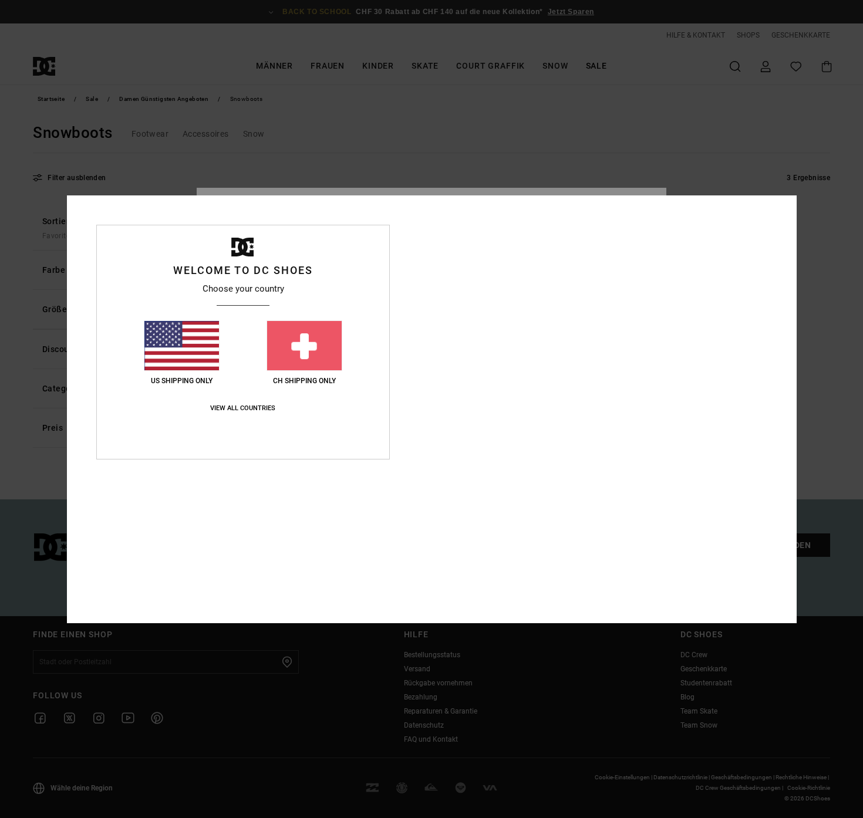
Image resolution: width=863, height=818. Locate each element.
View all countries (242, 408)
